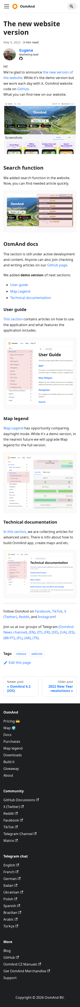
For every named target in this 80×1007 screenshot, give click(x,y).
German (10, 878)
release (21, 654)
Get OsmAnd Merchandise (24, 971)
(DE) (55, 632)
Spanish (9, 905)
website (36, 654)
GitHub (23, 89)
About (8, 775)
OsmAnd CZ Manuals (20, 964)
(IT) (39, 632)
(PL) (20, 638)
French (9, 872)
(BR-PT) (9, 638)
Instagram (46, 616)
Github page (57, 265)
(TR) (35, 638)
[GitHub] (21, 58)
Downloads (12, 755)
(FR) (47, 632)
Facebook (42, 611)
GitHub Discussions (19, 800)
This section (13, 319)
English (9, 865)
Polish (8, 899)
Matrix (8, 840)
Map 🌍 (9, 728)
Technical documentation (30, 297)
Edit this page (20, 662)
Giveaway (11, 768)
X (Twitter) (11, 806)
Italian (8, 885)
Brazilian (10, 912)
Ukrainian (11, 892)
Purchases (11, 741)
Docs (7, 734)
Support (10, 977)
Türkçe (8, 926)
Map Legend (20, 291)
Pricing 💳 (11, 721)
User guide (19, 284)
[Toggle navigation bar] (6, 6)
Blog (7, 950)
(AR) (27, 638)
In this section (14, 531)
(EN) (32, 632)
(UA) (63, 632)
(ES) (71, 632)
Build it (9, 761)
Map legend (13, 748)
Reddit (24, 616)
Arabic (8, 919)
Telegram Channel (18, 833)
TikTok (57, 611)
